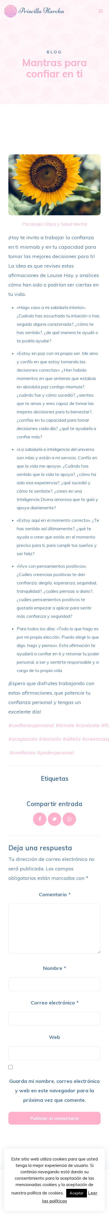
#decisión (50, 739)
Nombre (54, 968)
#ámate (65, 725)
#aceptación (22, 739)
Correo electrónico (55, 1002)
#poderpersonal (55, 752)
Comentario (54, 894)
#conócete (88, 725)
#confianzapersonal (31, 725)
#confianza (22, 752)
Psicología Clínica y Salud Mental (54, 224)
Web (54, 1037)
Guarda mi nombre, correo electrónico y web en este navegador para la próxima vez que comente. (54, 1090)
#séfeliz (72, 739)
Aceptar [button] (77, 1193)
